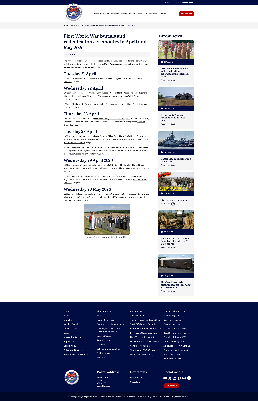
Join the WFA (186, 13)
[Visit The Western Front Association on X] (170, 378)
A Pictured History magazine (176, 345)
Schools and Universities (108, 349)
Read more (166, 80)
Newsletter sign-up (72, 337)
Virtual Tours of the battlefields (144, 341)
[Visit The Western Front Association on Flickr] (189, 378)
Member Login (70, 328)
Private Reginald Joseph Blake (101, 92)
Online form (135, 382)
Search (177, 2)
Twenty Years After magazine (176, 350)
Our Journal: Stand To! (174, 311)
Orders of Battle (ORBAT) (141, 354)
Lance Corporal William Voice (106, 136)
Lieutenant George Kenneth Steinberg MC (112, 118)
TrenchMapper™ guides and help (145, 320)
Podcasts (101, 357)
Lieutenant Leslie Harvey (103, 176)
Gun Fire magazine (172, 320)
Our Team (101, 344)
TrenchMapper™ (137, 315)
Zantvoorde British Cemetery (83, 153)
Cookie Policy (70, 345)
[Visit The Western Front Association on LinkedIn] (175, 378)
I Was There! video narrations (143, 337)
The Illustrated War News (175, 328)
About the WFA (104, 311)
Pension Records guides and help (145, 328)
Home (167, 2)
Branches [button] (115, 13)
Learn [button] (163, 13)
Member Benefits (71, 324)
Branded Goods (104, 336)
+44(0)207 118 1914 (138, 377)
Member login (187, 2)
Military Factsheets (172, 354)
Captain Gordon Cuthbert (105, 165)
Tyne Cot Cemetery (141, 168)
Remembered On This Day (76, 354)
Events (67, 315)
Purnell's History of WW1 (174, 337)
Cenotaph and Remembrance (110, 324)
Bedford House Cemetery (74, 142)
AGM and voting (104, 340)
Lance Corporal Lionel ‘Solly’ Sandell (106, 147)
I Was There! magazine (173, 341)
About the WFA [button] (100, 13)
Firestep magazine (171, 324)
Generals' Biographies (140, 345)
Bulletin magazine (171, 315)
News (73, 25)
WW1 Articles (136, 311)
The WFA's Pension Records (143, 324)
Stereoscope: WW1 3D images (143, 350)
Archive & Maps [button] (135, 13)
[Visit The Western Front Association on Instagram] (184, 378)
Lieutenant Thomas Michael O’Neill (109, 194)
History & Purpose (105, 320)
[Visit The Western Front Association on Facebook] (180, 378)
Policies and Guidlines (74, 350)
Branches (68, 320)
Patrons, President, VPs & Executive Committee (109, 330)
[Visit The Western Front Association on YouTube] (165, 378)
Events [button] (124, 13)
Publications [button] (151, 13)
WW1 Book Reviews (172, 358)
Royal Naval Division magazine (177, 333)
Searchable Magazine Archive (143, 333)
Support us (69, 341)
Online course (103, 353)
